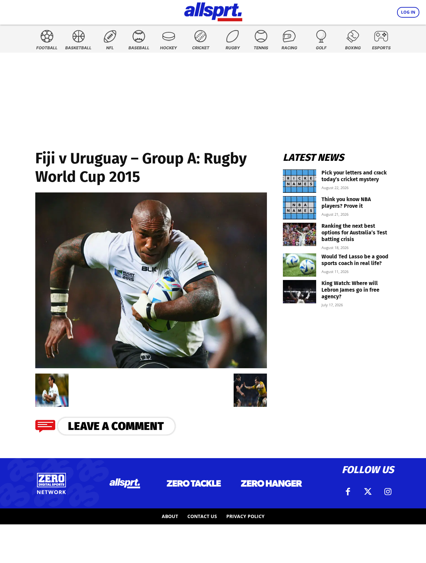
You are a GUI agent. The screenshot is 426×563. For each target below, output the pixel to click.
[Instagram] (387, 491)
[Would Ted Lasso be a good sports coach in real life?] (299, 265)
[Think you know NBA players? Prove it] (299, 207)
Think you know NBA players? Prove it (346, 202)
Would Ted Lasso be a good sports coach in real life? (354, 259)
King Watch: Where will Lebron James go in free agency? (350, 290)
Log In (408, 12)
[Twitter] (367, 491)
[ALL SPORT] (213, 10)
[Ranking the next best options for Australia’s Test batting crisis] (299, 234)
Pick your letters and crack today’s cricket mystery (354, 175)
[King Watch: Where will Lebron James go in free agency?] (299, 291)
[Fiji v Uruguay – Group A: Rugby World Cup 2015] (151, 366)
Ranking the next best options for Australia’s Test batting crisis (354, 232)
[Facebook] (347, 491)
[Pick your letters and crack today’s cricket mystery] (299, 181)
